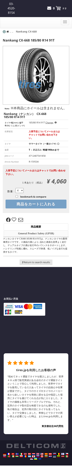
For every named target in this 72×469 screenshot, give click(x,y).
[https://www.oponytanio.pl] (21, 456)
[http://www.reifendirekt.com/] (39, 459)
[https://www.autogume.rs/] (31, 459)
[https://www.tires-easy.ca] (41, 456)
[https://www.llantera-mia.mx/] (66, 456)
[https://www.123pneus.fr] (8, 454)
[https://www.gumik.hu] (17, 456)
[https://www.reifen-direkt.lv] (62, 456)
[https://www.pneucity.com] (8, 456)
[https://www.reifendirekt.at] (50, 454)
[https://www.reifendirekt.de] (4, 454)
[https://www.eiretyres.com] (12, 456)
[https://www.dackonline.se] (17, 454)
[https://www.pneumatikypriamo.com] (4, 456)
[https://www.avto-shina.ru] (37, 456)
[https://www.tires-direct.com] (41, 454)
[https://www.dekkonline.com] (25, 454)
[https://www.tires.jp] (33, 456)
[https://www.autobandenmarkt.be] (58, 454)
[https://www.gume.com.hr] (50, 456)
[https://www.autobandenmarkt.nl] (33, 454)
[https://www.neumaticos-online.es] (46, 454)
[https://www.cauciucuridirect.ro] (25, 456)
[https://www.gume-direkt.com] (54, 454)
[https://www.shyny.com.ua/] (35, 459)
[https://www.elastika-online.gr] (29, 456)
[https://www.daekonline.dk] (29, 454)
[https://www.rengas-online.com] (62, 454)
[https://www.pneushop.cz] (66, 454)
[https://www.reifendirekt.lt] (58, 456)
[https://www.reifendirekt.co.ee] (54, 456)
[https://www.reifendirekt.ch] (12, 454)
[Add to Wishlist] (14, 220)
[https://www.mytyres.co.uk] (37, 454)
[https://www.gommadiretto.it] (21, 454)
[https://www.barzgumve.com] (46, 456)
